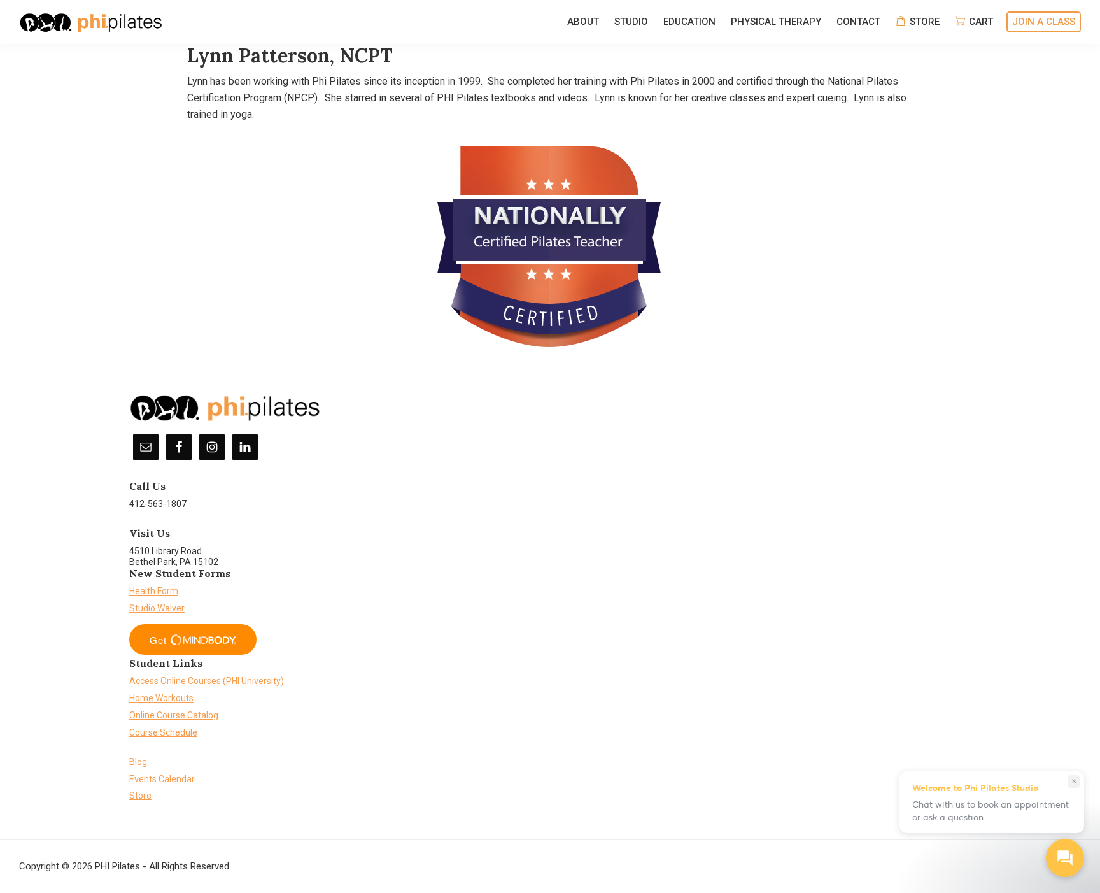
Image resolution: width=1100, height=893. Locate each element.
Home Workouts (161, 698)
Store (140, 795)
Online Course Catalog (173, 715)
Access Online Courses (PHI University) (206, 681)
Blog (138, 762)
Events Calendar (162, 779)
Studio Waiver (157, 608)
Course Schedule (163, 732)
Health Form (153, 591)
